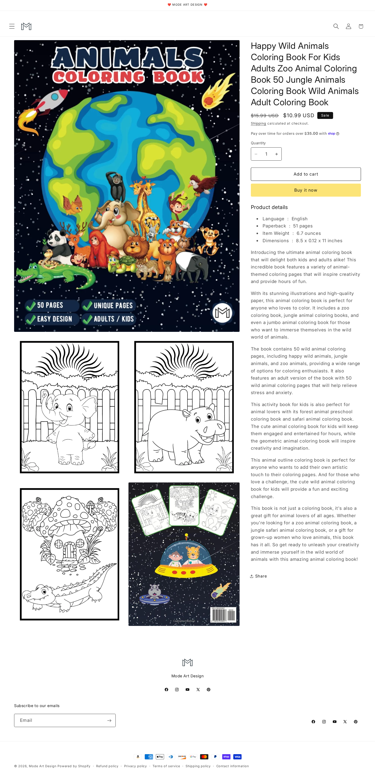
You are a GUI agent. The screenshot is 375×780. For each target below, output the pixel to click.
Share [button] (261, 576)
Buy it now (305, 190)
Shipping (258, 123)
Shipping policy (198, 766)
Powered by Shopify (74, 766)
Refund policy (107, 766)
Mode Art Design (42, 766)
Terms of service (166, 766)
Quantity (258, 143)
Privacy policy (135, 766)
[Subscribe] (109, 720)
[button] (12, 26)
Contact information (232, 766)
